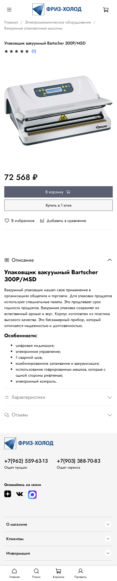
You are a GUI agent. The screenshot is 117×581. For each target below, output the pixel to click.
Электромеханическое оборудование (58, 22)
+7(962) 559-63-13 (26, 461)
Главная (11, 22)
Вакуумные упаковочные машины (33, 28)
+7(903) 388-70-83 (78, 461)
